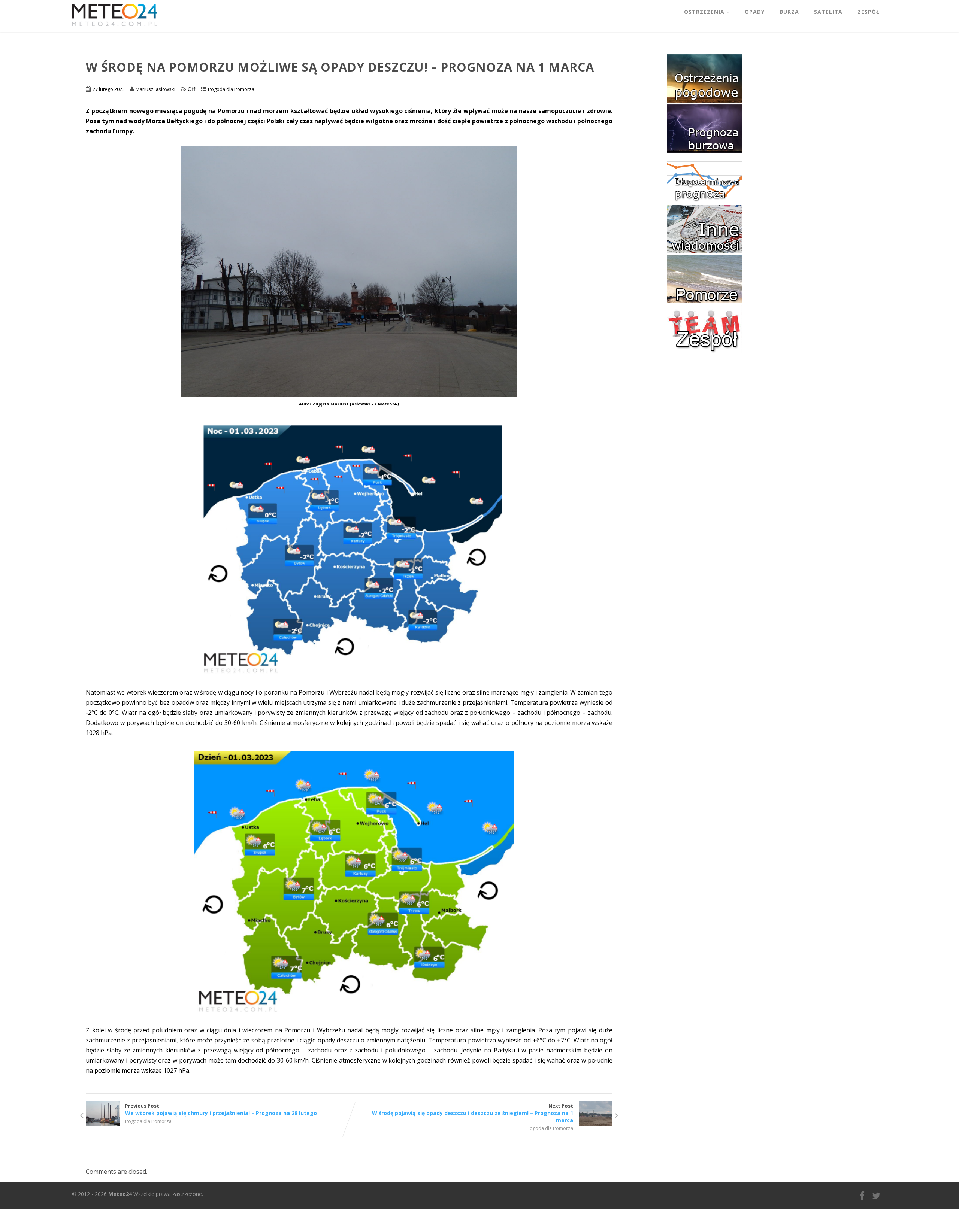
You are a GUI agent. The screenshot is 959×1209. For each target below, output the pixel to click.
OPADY (755, 11)
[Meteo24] (114, 28)
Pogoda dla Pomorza (231, 89)
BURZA (789, 11)
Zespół (868, 11)
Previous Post (221, 1109)
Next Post (472, 1113)
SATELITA (828, 11)
